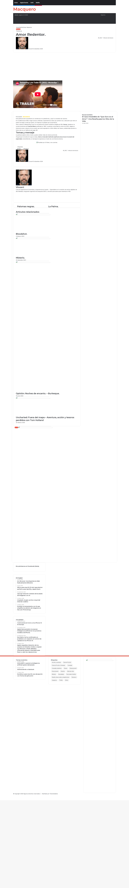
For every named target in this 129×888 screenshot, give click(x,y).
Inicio (16, 2)
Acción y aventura (56, 662)
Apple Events (24, 2)
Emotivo (63, 671)
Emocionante (55, 671)
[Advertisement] (64, 65)
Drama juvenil (73, 668)
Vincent (31, 48)
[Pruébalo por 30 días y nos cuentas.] (47, 142)
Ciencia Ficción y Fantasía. (58, 665)
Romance (74, 677)
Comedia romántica (57, 668)
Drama (65, 668)
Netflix (38, 2)
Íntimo (66, 680)
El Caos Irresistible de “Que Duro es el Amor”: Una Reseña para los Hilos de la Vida (98, 119)
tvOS (32, 2)
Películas (18, 29)
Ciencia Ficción (67, 662)
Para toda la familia (71, 674)
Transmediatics (54, 793)
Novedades (61, 674)
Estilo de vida (70, 671)
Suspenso (54, 680)
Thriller (61, 680)
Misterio (54, 674)
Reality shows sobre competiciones (60, 677)
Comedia (70, 665)
